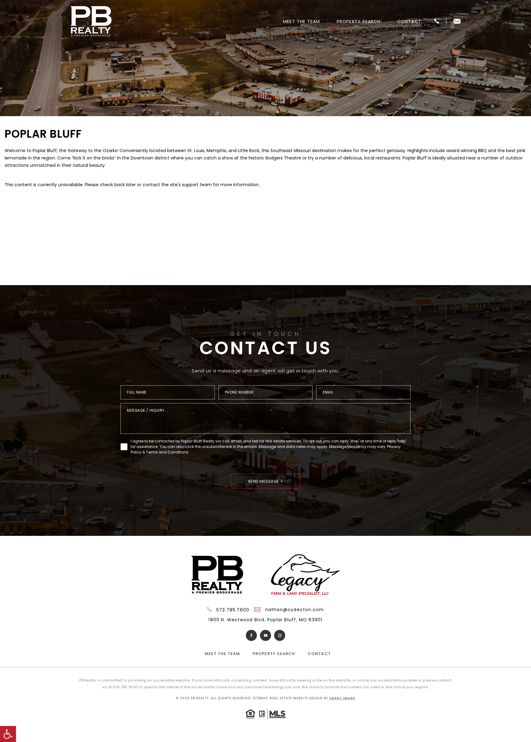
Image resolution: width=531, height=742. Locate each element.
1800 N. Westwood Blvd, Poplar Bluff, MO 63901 (265, 620)
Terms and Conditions (167, 452)
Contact (409, 21)
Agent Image (342, 698)
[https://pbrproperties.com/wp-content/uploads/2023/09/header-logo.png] (91, 21)
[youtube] (265, 635)
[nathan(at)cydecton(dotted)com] (457, 21)
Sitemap (260, 698)
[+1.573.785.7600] (436, 21)
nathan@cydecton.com (294, 610)
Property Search (359, 21)
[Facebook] (251, 635)
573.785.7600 (232, 610)
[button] (8, 734)
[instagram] (279, 635)
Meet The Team (301, 21)
